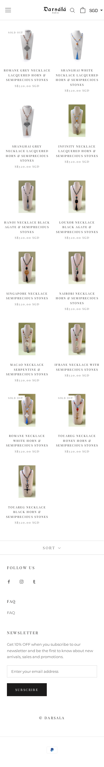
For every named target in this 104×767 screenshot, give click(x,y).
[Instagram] (21, 581)
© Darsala (52, 717)
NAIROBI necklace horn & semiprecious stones (77, 298)
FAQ (11, 612)
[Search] (72, 9)
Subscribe (26, 690)
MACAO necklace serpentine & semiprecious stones (27, 369)
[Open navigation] (8, 10)
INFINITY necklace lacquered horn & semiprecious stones (77, 151)
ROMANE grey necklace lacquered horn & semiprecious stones (27, 75)
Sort (50, 547)
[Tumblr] (34, 581)
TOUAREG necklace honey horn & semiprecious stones (77, 440)
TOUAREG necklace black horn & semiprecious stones (27, 512)
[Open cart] (82, 10)
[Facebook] (9, 581)
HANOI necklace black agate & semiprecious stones (27, 227)
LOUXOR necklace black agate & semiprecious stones (77, 227)
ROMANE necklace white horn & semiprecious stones (27, 440)
